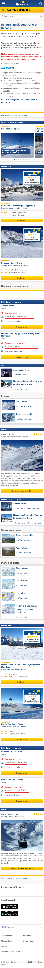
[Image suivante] (41, 143)
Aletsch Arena (7, 306)
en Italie (23, 669)
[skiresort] (22, 3)
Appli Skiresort (8, 900)
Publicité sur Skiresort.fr (11, 952)
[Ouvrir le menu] (3, 3)
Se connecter (28, 941)
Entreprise (27, 936)
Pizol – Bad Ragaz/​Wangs (12, 780)
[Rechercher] (40, 3)
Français (10, 927)
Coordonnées (6, 936)
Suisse (3, 308)
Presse (4, 946)
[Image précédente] (3, 143)
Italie (3, 339)
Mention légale (7, 941)
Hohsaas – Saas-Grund (11, 752)
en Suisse (24, 208)
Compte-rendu (21, 327)
